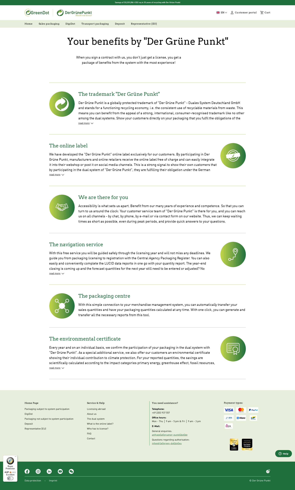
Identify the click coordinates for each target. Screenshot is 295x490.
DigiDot (29, 414)
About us (91, 414)
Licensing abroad (96, 409)
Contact (91, 438)
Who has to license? (97, 429)
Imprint (53, 481)
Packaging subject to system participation (47, 409)
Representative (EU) (35, 429)
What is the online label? (100, 424)
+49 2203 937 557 (161, 413)
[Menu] (15, 457)
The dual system (96, 419)
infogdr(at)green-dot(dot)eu (167, 443)
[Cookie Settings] (268, 471)
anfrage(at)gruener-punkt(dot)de (169, 435)
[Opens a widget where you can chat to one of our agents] (283, 454)
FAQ (89, 434)
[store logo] (58, 12)
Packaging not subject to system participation (49, 419)
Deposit (29, 424)
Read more (84, 123)
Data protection (33, 481)
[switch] (10, 478)
